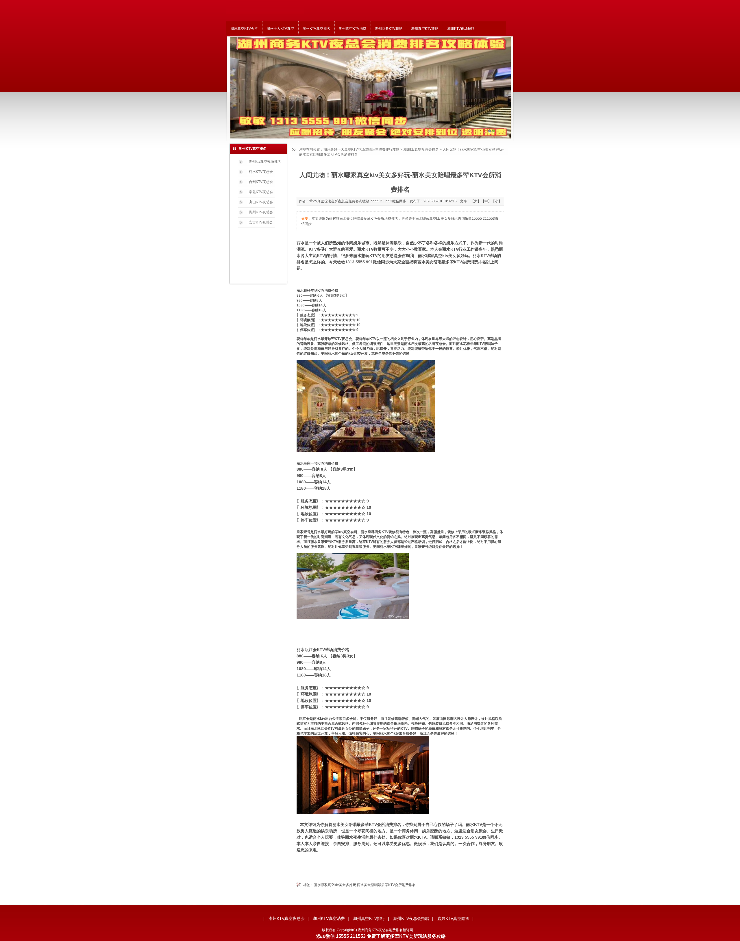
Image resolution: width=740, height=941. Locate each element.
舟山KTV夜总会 (261, 202)
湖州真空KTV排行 (369, 918)
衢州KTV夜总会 (261, 212)
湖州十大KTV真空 (280, 29)
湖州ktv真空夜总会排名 (421, 149)
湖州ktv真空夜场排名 (265, 162)
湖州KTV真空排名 (316, 29)
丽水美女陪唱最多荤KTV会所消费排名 (386, 885)
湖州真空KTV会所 (244, 29)
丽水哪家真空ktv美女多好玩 (335, 885)
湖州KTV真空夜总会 (287, 918)
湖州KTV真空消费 (329, 918)
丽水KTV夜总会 (261, 172)
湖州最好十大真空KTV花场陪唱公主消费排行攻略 (361, 149)
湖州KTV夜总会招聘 (411, 918)
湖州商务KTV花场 (388, 29)
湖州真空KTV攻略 (425, 29)
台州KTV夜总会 (261, 182)
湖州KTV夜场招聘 (461, 29)
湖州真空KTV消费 (352, 29)
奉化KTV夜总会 (261, 192)
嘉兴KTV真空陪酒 (453, 918)
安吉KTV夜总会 (261, 222)
